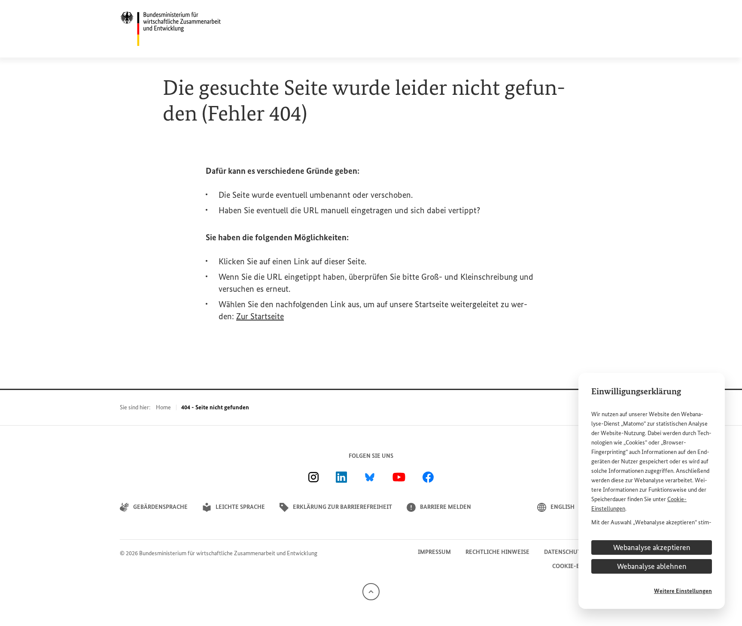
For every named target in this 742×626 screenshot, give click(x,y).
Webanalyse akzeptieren (651, 547)
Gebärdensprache (160, 507)
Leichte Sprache (240, 507)
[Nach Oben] (371, 591)
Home (163, 407)
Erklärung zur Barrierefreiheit (342, 507)
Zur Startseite (260, 316)
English (562, 507)
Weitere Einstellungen (683, 591)
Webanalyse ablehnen (652, 566)
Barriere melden (445, 507)
